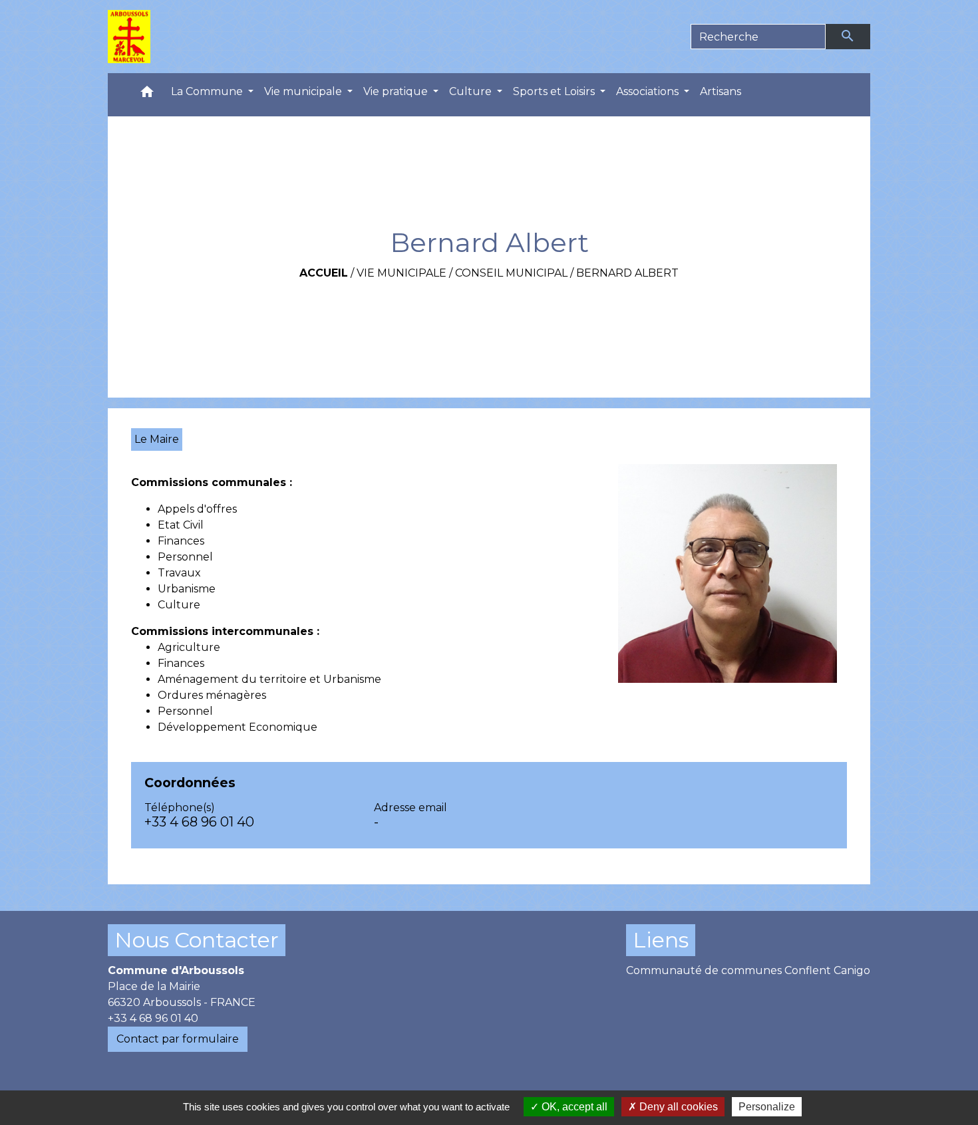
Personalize (766, 1106)
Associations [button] (648, 91)
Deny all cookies (677, 1106)
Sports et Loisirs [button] (555, 91)
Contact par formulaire (177, 1039)
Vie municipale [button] (304, 91)
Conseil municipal (511, 273)
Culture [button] (471, 91)
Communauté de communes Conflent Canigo (748, 970)
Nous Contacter (196, 940)
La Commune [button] (208, 91)
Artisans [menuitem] (720, 91)
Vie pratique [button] (396, 91)
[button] (147, 94)
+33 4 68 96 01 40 (199, 822)
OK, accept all (573, 1106)
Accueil (323, 273)
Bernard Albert (627, 273)
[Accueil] (129, 36)
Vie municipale (401, 273)
